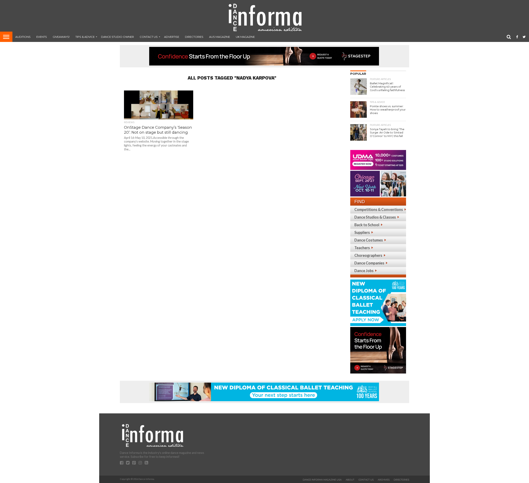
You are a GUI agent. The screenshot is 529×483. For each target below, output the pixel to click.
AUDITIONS (23, 36)
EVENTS (41, 36)
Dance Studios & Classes (375, 217)
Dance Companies (369, 263)
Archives (384, 479)
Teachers (362, 247)
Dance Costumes (368, 240)
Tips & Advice (85, 36)
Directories (194, 36)
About (350, 479)
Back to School (366, 224)
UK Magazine (245, 36)
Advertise (171, 36)
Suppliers (362, 232)
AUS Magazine (219, 36)
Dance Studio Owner (117, 36)
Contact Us (149, 36)
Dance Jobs (364, 270)
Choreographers (368, 255)
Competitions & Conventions (378, 209)
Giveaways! (61, 36)
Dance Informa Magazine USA (322, 479)
